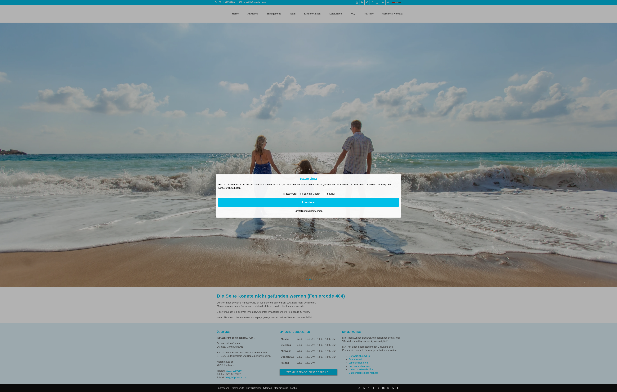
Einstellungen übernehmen (308, 211)
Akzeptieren (308, 202)
